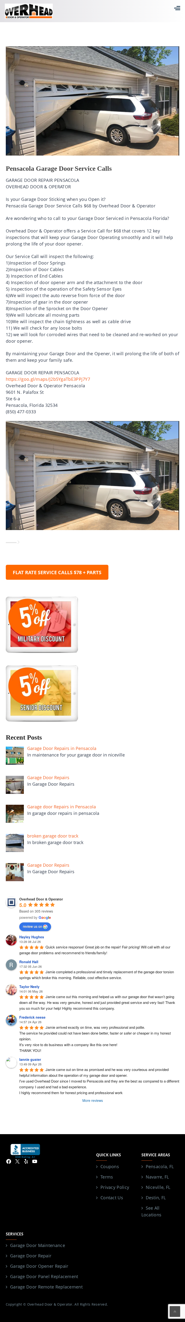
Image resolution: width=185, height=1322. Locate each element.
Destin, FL (156, 1197)
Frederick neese (32, 1017)
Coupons (109, 1166)
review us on (32, 926)
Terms (106, 1177)
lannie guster (30, 1059)
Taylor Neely (29, 986)
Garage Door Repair (30, 1256)
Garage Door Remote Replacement (46, 1287)
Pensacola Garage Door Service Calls (59, 168)
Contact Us (111, 1197)
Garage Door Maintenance (37, 1245)
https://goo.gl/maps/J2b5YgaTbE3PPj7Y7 (48, 379)
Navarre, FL (157, 1177)
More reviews (92, 1100)
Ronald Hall (28, 961)
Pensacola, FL (160, 1166)
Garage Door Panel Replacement (44, 1276)
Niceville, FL (158, 1187)
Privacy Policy (114, 1187)
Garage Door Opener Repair (39, 1266)
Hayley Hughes (31, 936)
